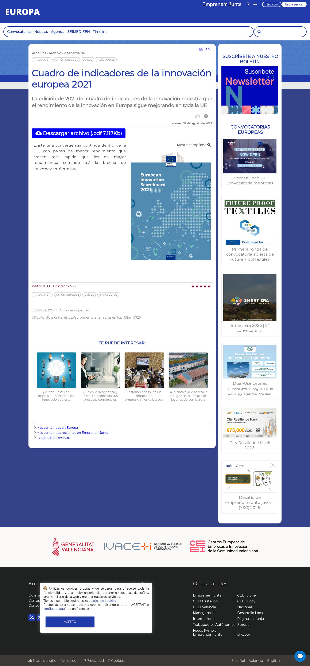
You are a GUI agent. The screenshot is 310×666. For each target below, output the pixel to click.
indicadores (106, 59)
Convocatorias (19, 32)
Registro (272, 4)
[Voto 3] (201, 286)
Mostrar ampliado (192, 145)
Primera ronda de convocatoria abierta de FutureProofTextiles (250, 254)
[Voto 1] (193, 286)
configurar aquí (54, 608)
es (201, 49)
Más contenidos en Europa (57, 428)
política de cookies (102, 600)
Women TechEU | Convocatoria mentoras (250, 180)
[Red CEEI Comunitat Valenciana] (224, 552)
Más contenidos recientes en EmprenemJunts (72, 433)
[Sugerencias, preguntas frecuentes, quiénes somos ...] (248, 4)
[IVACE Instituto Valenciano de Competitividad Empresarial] (117, 547)
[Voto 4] (205, 286)
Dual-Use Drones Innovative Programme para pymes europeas (250, 388)
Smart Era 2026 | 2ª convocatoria (250, 328)
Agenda (57, 32)
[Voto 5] (209, 286)
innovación (42, 59)
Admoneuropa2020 (74, 310)
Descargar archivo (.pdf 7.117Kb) (82, 133)
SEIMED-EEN (78, 32)
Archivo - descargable (67, 53)
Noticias (41, 32)
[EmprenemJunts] (222, 4)
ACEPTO (70, 621)
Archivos (39, 53)
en (207, 49)
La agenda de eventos (53, 438)
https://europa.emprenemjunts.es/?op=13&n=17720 (102, 317)
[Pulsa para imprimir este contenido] (206, 116)
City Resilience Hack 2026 (250, 445)
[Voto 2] (197, 286)
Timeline (100, 32)
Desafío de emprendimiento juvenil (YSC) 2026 (250, 502)
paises (87, 59)
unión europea (66, 59)
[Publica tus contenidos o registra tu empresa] (255, 4)
